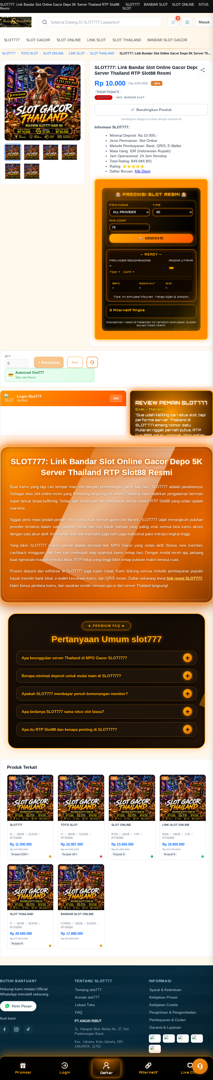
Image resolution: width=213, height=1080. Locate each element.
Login (64, 1072)
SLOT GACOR (38, 40)
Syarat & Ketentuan (165, 990)
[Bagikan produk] (202, 70)
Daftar (106, 1073)
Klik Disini (142, 171)
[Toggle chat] (200, 1066)
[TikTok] (28, 1029)
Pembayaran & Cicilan (167, 1020)
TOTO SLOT (29, 53)
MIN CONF (117, 220)
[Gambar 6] (31, 171)
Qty (8, 356)
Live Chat (190, 1072)
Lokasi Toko (85, 1005)
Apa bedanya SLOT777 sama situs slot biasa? (63, 711)
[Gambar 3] (50, 152)
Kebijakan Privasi (163, 997)
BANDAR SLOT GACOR (167, 40)
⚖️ (187, 22)
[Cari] (44, 22)
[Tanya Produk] (92, 362)
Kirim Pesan (22, 1006)
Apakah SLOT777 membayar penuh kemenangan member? (75, 693)
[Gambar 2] (31, 152)
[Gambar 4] (69, 152)
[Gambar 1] (12, 152)
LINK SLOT (96, 40)
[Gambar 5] (12, 171)
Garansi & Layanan (165, 1027)
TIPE (156, 204)
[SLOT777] (15, 22)
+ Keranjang (48, 362)
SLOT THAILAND (126, 40)
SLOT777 (132, 4)
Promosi (23, 1072)
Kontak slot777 (87, 997)
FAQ (78, 1012)
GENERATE (151, 238)
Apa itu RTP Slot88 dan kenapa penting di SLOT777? (69, 729)
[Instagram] (16, 1029)
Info (116, 398)
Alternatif (148, 1072)
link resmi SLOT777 (184, 578)
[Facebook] (4, 1029)
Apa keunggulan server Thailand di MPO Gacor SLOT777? (74, 658)
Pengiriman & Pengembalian (172, 1012)
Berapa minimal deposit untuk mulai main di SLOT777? (71, 676)
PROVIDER (118, 204)
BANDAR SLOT (156, 4)
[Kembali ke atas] (201, 1053)
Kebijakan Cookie (163, 1005)
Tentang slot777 (88, 990)
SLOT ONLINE (183, 4)
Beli (75, 362)
